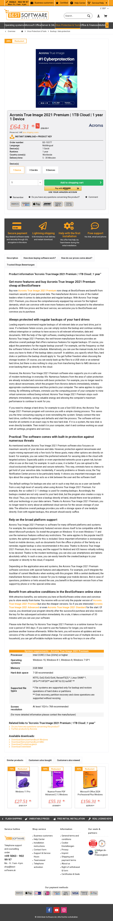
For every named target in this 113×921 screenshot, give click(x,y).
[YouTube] (56, 910)
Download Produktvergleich (24, 744)
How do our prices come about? (76, 258)
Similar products (15, 760)
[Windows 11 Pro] (23, 778)
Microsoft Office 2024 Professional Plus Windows (90, 793)
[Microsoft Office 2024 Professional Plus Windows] (90, 778)
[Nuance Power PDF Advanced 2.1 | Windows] (56, 778)
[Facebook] (49, 910)
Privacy (65, 849)
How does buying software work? (40, 258)
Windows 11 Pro (22, 791)
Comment (93, 197)
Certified (64, 3)
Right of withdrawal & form (71, 869)
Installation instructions (39, 844)
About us (66, 863)
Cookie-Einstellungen (68, 844)
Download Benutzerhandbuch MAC (27, 742)
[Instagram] (64, 910)
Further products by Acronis (24, 729)
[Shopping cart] (105, 16)
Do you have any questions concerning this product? (55, 197)
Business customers (44, 3)
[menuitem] (105, 16)
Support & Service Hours (42, 855)
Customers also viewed (68, 760)
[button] (62, 189)
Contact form (40, 849)
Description (12, 258)
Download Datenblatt (21, 746)
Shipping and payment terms (69, 858)
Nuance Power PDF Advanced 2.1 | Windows (56, 793)
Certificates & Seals (71, 874)
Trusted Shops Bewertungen (21, 265)
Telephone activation (39, 865)
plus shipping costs (31, 132)
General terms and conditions (70, 837)
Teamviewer (39, 860)
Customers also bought (40, 760)
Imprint (65, 853)
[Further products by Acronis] (96, 125)
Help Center (80, 3)
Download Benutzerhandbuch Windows (29, 739)
